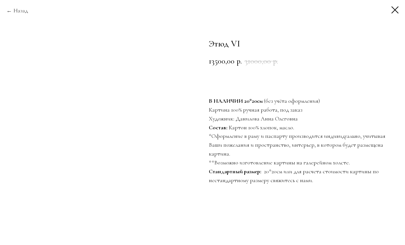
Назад (21, 10)
